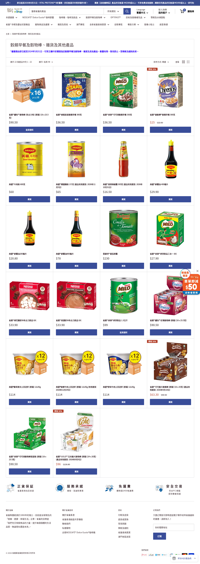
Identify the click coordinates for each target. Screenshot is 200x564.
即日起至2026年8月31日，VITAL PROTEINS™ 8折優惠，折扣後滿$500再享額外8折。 (46, 2)
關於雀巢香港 (68, 514)
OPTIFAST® (116, 17)
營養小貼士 (149, 24)
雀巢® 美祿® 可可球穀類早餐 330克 (117, 114)
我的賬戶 (163, 12)
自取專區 (118, 24)
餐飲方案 (132, 24)
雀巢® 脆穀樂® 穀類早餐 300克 (162, 114)
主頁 (7, 34)
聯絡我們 (66, 523)
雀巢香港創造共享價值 (72, 519)
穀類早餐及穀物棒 (94, 17)
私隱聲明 (66, 527)
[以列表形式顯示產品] (188, 62)
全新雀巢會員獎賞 (98, 24)
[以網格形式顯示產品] (183, 62)
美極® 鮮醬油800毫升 (65, 253)
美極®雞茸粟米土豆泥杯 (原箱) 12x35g (25, 386)
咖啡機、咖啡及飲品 (68, 17)
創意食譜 (164, 24)
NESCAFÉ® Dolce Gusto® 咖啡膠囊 (38, 17)
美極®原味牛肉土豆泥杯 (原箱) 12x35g (119, 386)
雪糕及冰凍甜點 (158, 17)
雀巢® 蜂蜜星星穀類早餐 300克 (69, 114)
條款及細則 (123, 527)
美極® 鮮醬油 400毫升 (159, 184)
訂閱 (160, 536)
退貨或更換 (123, 519)
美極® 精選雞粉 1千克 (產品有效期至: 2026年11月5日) (75, 186)
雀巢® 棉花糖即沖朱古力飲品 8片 (22, 320)
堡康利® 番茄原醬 (110, 253)
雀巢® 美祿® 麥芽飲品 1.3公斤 (115, 320)
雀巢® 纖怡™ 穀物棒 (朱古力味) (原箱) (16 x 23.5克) (28, 116)
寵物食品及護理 (42, 24)
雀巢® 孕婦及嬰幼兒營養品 (18, 24)
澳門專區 (80, 24)
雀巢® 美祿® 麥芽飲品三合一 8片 (163, 253)
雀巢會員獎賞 (124, 532)
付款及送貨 (123, 514)
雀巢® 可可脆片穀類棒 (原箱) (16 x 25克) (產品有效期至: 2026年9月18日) (170, 388)
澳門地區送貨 (124, 536)
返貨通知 (29, 129)
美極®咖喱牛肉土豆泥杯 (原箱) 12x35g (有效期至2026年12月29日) (76, 388)
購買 (76, 129)
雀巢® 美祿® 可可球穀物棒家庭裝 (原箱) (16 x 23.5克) (27, 458)
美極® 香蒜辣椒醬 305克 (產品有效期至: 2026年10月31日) (122, 186)
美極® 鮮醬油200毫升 (18, 253)
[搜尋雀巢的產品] (127, 11)
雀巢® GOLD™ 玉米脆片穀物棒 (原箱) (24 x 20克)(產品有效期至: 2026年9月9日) (76, 458)
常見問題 (122, 523)
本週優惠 (10, 17)
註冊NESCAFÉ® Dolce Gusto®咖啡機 (78, 532)
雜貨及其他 (63, 24)
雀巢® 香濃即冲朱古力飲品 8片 (69, 320)
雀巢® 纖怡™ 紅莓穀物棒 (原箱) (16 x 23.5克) (168, 320)
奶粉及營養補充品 (134, 17)
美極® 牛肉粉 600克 (17, 184)
